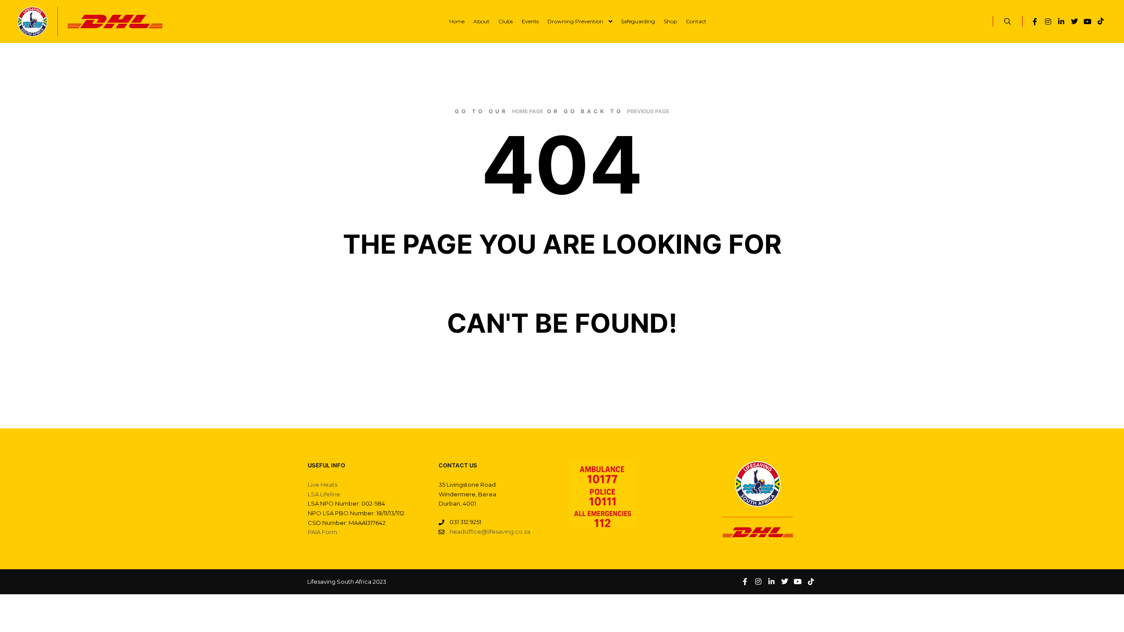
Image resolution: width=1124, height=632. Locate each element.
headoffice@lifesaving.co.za (490, 531)
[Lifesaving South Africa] (90, 21)
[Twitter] (1074, 21)
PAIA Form (322, 531)
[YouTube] (1087, 21)
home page (527, 111)
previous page (648, 111)
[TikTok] (1100, 21)
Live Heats (322, 484)
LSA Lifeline (324, 494)
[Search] (1008, 21)
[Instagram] (1048, 21)
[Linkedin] (1061, 21)
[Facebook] (1035, 21)
